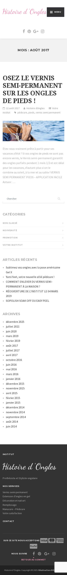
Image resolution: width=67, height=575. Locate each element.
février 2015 (13, 398)
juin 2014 (11, 426)
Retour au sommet (33, 560)
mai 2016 (11, 369)
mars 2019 (12, 336)
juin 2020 (11, 331)
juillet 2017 (12, 350)
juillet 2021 (12, 326)
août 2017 (12, 345)
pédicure (22, 112)
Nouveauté (10, 230)
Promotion (10, 238)
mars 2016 (12, 374)
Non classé (10, 223)
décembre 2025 (15, 321)
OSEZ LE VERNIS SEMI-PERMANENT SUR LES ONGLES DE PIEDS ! (32, 89)
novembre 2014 (15, 412)
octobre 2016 (14, 360)
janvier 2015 (13, 402)
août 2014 (12, 421)
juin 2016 (11, 364)
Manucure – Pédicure (14, 509)
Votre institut (13, 245)
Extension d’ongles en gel (16, 496)
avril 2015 (12, 393)
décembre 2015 (15, 383)
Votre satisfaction (12, 513)
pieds (31, 112)
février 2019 (13, 341)
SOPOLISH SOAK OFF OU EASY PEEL (27, 300)
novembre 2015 (15, 388)
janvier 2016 (13, 379)
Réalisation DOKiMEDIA (50, 570)
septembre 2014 (16, 417)
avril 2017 (12, 355)
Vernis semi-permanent (15, 492)
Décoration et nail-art (14, 500)
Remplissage (10, 504)
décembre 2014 (15, 407)
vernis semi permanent (48, 112)
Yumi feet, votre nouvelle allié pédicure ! (30, 277)
